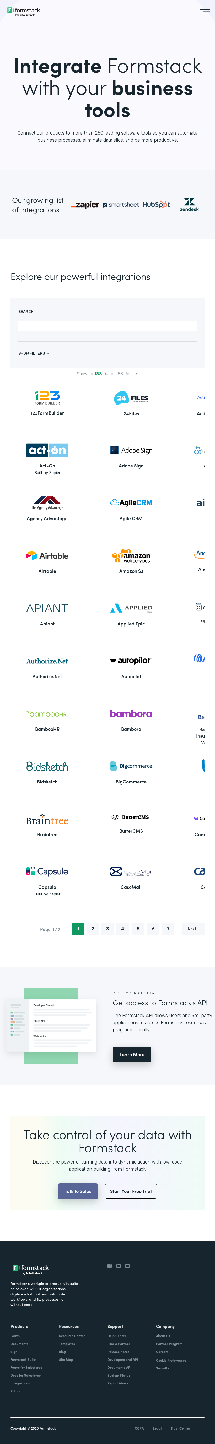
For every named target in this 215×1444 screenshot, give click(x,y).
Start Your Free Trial (131, 1191)
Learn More (132, 1054)
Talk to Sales (78, 1191)
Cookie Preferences (171, 1360)
